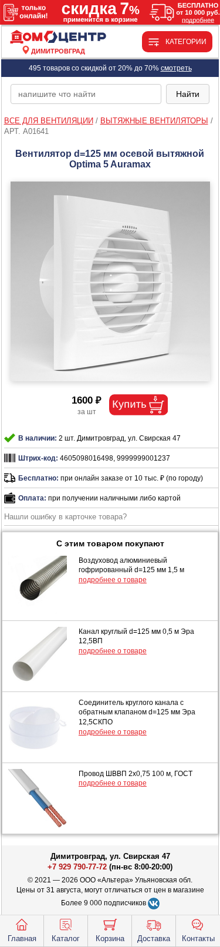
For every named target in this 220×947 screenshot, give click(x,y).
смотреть (176, 68)
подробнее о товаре (113, 580)
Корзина (110, 938)
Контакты (198, 938)
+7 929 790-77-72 (77, 866)
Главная (22, 938)
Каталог (66, 938)
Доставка (153, 938)
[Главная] (58, 37)
